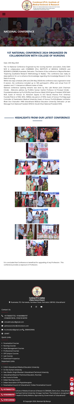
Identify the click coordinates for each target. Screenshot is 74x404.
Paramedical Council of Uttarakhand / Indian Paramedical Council (27, 385)
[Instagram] (72, 388)
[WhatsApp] (72, 393)
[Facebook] (72, 384)
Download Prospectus (11, 358)
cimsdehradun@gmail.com (14, 322)
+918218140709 (21, 318)
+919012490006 (8, 400)
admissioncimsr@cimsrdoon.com (16, 326)
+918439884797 (8, 395)
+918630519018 (9, 318)
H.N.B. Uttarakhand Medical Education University (21, 367)
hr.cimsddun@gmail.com (13, 330)
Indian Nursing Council (11, 380)
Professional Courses (11, 351)
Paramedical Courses (11, 343)
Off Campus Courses (10, 353)
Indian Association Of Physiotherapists (17, 382)
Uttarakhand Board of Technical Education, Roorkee (22, 375)
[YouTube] (72, 379)
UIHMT (6, 334)
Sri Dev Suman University (12, 370)
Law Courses (8, 356)
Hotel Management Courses (13, 348)
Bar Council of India (10, 377)
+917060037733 (8, 389)
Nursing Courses (9, 346)
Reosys (48, 401)
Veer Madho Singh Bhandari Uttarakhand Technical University (26, 372)
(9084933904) (29, 330)
